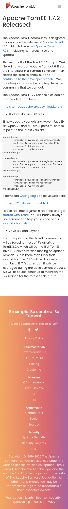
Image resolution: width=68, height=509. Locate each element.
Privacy (50, 502)
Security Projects (34, 443)
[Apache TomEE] (20, 5)
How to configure (34, 352)
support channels (14, 223)
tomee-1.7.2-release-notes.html (25, 203)
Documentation (34, 347)
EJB (34, 394)
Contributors (34, 413)
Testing (34, 364)
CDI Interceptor (34, 382)
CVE (34, 449)
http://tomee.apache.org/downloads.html (32, 107)
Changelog (28, 196)
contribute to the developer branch (27, 79)
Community (34, 408)
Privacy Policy (34, 338)
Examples (34, 377)
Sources (34, 425)
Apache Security (34, 437)
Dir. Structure (34, 358)
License (41, 498)
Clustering (34, 370)
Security (34, 432)
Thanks (37, 502)
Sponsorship (21, 502)
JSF (34, 400)
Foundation (14, 498)
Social (34, 419)
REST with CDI (34, 388)
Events (29, 498)
